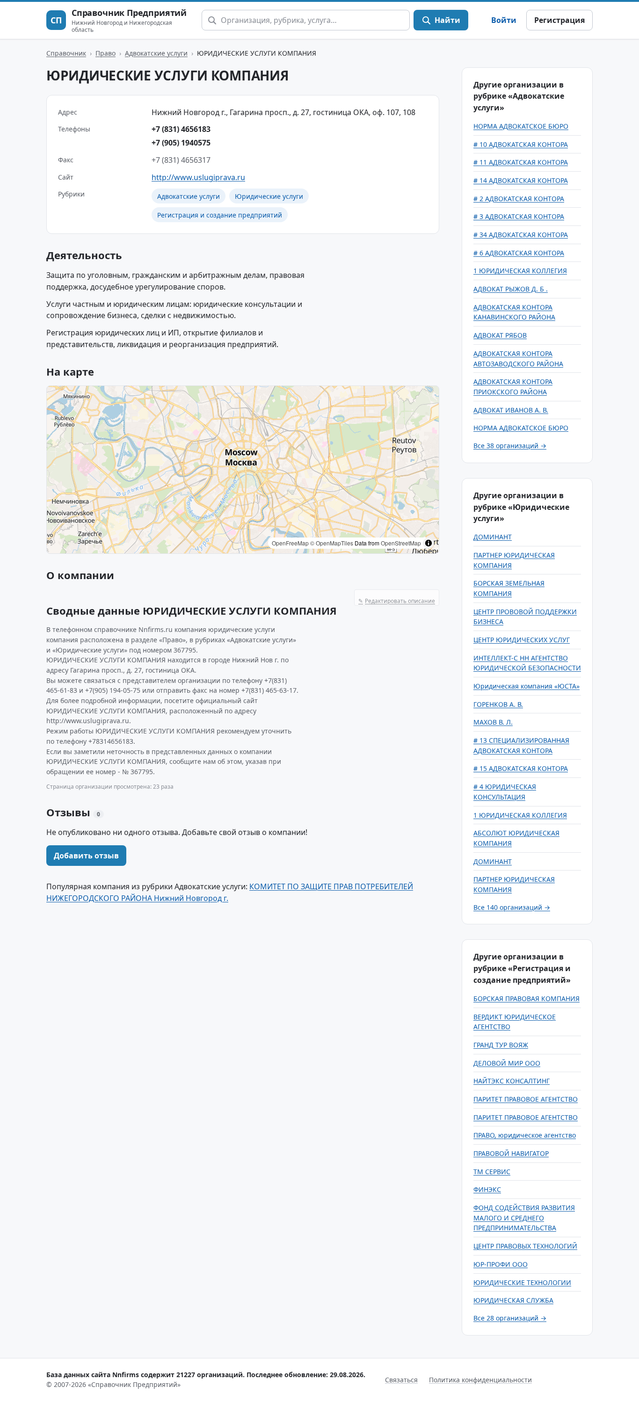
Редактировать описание (396, 601)
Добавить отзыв (86, 855)
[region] (243, 469)
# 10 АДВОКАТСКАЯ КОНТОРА (520, 144)
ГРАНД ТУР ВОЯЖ (500, 1044)
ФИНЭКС (487, 1189)
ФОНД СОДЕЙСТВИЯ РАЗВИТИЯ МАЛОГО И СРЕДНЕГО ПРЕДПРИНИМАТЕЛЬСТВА (524, 1217)
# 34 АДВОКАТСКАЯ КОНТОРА (520, 234)
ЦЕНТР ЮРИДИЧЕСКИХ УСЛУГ (521, 639)
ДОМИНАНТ (492, 536)
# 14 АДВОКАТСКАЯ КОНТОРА (520, 180)
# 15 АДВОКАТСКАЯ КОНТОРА (520, 768)
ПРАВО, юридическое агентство (524, 1135)
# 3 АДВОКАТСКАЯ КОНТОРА (518, 216)
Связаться (401, 1379)
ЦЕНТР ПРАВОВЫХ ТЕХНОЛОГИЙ (525, 1245)
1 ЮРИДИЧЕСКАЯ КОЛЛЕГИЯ (520, 270)
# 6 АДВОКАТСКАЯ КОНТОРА (518, 252)
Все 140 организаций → (511, 907)
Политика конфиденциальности (480, 1379)
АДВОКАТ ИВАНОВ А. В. (510, 410)
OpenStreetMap (401, 543)
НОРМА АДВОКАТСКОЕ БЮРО (520, 126)
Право (105, 53)
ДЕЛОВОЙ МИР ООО (506, 1063)
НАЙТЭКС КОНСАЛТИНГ (511, 1080)
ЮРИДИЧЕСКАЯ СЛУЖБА (513, 1300)
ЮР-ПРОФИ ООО (500, 1264)
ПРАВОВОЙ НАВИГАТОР (511, 1153)
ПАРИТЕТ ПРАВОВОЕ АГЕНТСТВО (525, 1099)
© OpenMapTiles (331, 543)
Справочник (66, 53)
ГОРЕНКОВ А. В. (498, 704)
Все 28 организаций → (509, 1318)
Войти (503, 20)
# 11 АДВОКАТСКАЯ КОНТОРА (520, 162)
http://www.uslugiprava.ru (198, 177)
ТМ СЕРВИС (491, 1171)
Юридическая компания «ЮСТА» (526, 686)
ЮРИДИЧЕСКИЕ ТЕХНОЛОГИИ (522, 1282)
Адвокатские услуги (156, 53)
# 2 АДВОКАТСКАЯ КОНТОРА (518, 198)
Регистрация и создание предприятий (219, 215)
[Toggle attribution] (428, 543)
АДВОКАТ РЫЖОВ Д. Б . (510, 288)
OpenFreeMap (290, 543)
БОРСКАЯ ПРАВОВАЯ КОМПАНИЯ (526, 998)
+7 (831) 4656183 (181, 129)
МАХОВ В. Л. (493, 722)
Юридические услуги (269, 196)
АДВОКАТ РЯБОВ (500, 335)
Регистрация (559, 20)
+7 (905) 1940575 (181, 143)
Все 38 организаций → (509, 445)
